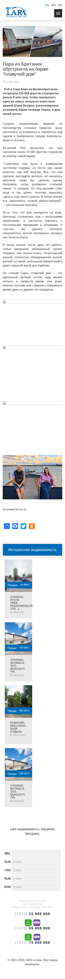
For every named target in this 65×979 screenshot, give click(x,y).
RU (47, 5)
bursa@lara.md (41, 907)
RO (54, 5)
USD (8, 870)
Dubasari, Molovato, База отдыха (18, 727)
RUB (7, 878)
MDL (8, 853)
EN (60, 5)
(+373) (32, 914)
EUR (8, 861)
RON (7, 886)
